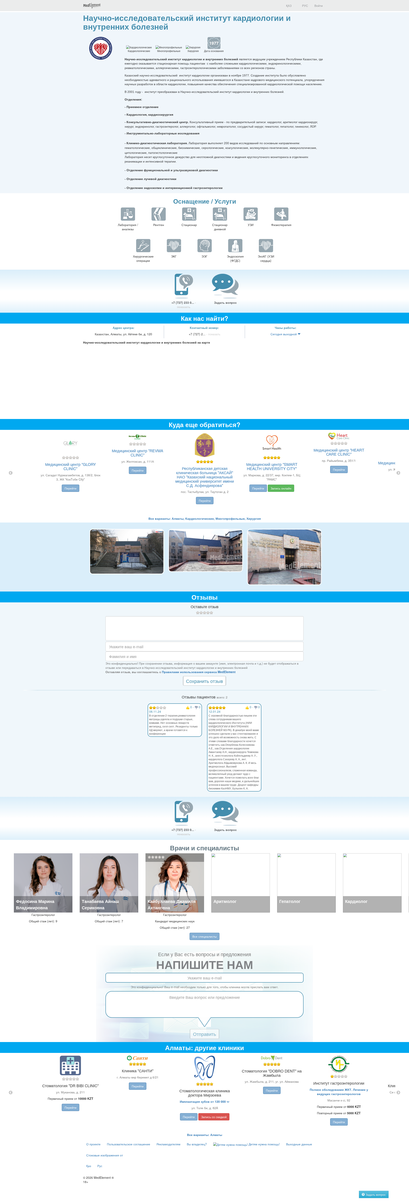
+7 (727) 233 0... (183, 304)
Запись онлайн (281, 488)
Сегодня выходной (284, 334)
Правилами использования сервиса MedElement (199, 672)
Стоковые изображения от (104, 1155)
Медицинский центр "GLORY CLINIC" (70, 466)
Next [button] (398, 473)
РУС (304, 5)
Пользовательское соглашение (128, 1144)
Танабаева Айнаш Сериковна (100, 904)
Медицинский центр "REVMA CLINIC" (137, 453)
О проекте (93, 1144)
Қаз (88, 1166)
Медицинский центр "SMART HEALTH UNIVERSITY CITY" (271, 466)
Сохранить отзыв (204, 681)
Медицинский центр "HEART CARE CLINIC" (339, 452)
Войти (318, 5)
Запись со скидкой (214, 1117)
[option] (204, 473)
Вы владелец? (197, 1144)
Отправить (204, 1034)
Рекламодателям (168, 1144)
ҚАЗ (288, 5)
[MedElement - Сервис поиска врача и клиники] (92, 5)
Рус (99, 1166)
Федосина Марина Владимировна (35, 904)
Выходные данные (299, 1144)
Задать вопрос (225, 302)
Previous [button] (11, 473)
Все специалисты (204, 936)
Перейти (70, 488)
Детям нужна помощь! (264, 1144)
